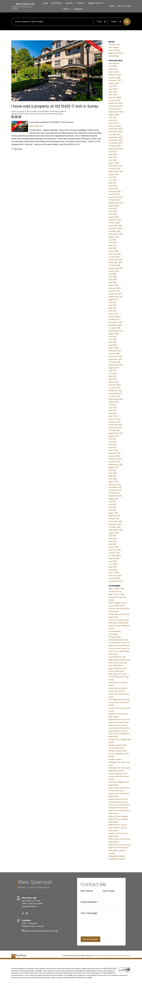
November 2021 (115, 166)
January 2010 (114, 552)
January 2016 (114, 353)
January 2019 (114, 257)
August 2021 (113, 174)
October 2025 (114, 80)
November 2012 (115, 459)
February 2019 (114, 254)
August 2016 (113, 333)
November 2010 (115, 524)
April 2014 (112, 413)
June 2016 (112, 339)
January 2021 (114, 194)
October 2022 (114, 146)
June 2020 (112, 211)
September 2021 (115, 171)
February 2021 (114, 191)
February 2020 (114, 220)
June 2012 (112, 473)
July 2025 (112, 86)
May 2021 (112, 183)
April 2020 (112, 214)
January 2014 (114, 422)
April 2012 (112, 479)
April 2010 (112, 544)
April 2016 (112, 345)
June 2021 (112, 180)
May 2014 (112, 410)
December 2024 (115, 103)
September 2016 (115, 331)
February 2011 (114, 515)
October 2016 (114, 328)
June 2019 (112, 242)
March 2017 (113, 313)
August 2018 (113, 271)
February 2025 (114, 97)
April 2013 (112, 447)
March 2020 (113, 217)
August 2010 (113, 533)
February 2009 (114, 575)
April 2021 (112, 185)
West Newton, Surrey (117, 824)
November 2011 (114, 490)
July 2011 (112, 501)
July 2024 (112, 117)
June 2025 (112, 89)
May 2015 (112, 376)
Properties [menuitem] (56, 3)
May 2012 (112, 476)
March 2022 (113, 163)
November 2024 (115, 106)
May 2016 (112, 342)
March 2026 (113, 72)
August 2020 (113, 205)
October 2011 (114, 493)
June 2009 (112, 564)
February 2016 (114, 350)
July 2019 (112, 240)
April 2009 (112, 570)
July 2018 (112, 274)
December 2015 (115, 356)
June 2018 (112, 276)
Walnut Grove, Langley (118, 816)
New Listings (113, 47)
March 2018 (113, 285)
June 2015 (112, 373)
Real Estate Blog (115, 53)
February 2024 (114, 126)
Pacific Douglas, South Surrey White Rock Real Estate (118, 776)
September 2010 (115, 530)
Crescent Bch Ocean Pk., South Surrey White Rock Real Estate (119, 651)
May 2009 (112, 567)
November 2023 (115, 131)
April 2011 (112, 510)
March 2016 (113, 348)
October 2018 (114, 265)
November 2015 (115, 359)
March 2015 (113, 382)
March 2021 (113, 188)
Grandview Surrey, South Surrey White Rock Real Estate (119, 702)
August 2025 (113, 83)
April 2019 (112, 248)
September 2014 (115, 399)
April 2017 (112, 311)
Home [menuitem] (45, 3)
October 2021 (114, 168)
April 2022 (112, 160)
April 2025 (112, 94)
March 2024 (113, 123)
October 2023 (114, 134)
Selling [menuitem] (80, 3)
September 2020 (115, 203)
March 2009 (113, 572)
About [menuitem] (66, 9)
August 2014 (113, 402)
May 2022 (112, 157)
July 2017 (112, 302)
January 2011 (113, 518)
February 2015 (114, 385)
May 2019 (112, 245)
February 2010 (114, 550)
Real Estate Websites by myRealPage (117, 955)
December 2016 (115, 322)
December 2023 (115, 129)
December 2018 (115, 259)
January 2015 (114, 388)
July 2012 (112, 470)
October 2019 (114, 231)
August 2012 (113, 467)
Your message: (89, 913)
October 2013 (114, 430)
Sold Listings (113, 56)
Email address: (89, 902)
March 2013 (113, 450)
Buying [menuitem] (69, 3)
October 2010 (114, 527)
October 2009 (114, 555)
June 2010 (112, 538)
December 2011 (115, 487)
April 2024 (112, 120)
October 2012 (114, 461)
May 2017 (112, 308)
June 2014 (112, 407)
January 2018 (114, 291)
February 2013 (114, 453)
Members (78, 9)
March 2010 (113, 547)
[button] (23, 913)
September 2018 (115, 268)
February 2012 (114, 484)
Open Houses (114, 50)
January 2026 (114, 77)
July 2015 (112, 370)
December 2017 (115, 294)
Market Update (95, 3)
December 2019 (115, 225)
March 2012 (113, 481)
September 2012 (115, 464)
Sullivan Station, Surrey (118, 799)
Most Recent (114, 63)
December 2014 (115, 390)
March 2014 (113, 416)
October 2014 (114, 396)
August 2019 (113, 237)
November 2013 (115, 427)
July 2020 (112, 208)
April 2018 (112, 282)
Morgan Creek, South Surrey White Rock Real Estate (118, 754)
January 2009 (114, 578)
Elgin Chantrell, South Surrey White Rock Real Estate (118, 677)
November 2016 (115, 325)
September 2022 (115, 149)
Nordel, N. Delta (115, 759)
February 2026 (114, 74)
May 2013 (112, 444)
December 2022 (115, 140)
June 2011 (112, 504)
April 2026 (112, 69)
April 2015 (112, 379)
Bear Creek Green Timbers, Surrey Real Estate (117, 597)
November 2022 (115, 143)
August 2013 (113, 436)
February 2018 (114, 288)
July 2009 (112, 561)
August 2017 (113, 299)
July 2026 (112, 66)
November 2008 (115, 581)
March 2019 (113, 251)
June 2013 (112, 442)
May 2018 (112, 279)
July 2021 (112, 177)
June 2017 (112, 305)
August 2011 (113, 498)
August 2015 (113, 367)
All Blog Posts (114, 44)
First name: (87, 890)
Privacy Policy (98, 955)
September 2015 (115, 365)
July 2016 (112, 336)
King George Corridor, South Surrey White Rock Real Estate (41, 114)
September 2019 (115, 234)
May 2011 (112, 507)
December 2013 (115, 424)
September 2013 (115, 433)
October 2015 (114, 362)
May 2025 (112, 92)
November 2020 (115, 197)
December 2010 (115, 521)
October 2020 (114, 200)
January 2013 (114, 456)
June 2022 (112, 154)
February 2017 (114, 316)
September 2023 (115, 137)
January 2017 (114, 319)
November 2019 (115, 228)
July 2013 (112, 439)
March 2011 (113, 513)
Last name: (109, 890)
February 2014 (114, 419)
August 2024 (113, 114)
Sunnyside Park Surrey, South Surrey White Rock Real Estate (119, 810)
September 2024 (115, 111)
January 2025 (114, 100)
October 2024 (114, 109)
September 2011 (115, 496)
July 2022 (112, 151)
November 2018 (115, 262)
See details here (36, 126)
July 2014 (112, 405)
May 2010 (112, 541)
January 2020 (114, 222)
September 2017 (115, 296)
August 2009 (113, 558)
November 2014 (115, 393)
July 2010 (112, 535)
